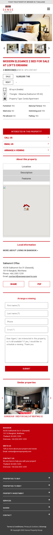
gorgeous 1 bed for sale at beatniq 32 (23, 416)
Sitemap (42, 526)
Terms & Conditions (15, 526)
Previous (2, 48)
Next (46, 48)
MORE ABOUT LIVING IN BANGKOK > (20, 250)
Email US (8, 144)
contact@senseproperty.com (23, 276)
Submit (26, 368)
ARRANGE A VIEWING (14, 150)
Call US (8, 137)
